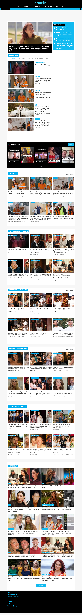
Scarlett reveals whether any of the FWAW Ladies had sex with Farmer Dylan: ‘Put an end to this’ (62, 451)
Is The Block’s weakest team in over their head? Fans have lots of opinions (63, 217)
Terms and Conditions (15, 599)
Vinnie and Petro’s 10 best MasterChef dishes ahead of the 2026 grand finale (63, 333)
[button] (40, 166)
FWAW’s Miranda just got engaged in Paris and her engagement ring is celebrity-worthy (62, 426)
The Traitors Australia (51, 6)
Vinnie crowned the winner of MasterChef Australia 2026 (38, 333)
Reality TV (27, 6)
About (10, 592)
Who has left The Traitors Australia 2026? (17, 250)
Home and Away (12, 574)
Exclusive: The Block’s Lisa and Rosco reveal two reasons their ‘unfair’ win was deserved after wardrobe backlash (40, 218)
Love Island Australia (48, 505)
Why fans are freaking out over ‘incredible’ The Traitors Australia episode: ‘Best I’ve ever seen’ (61, 276)
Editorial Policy (13, 597)
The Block (37, 6)
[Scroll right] (80, 9)
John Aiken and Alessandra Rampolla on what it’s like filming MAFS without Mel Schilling (41, 369)
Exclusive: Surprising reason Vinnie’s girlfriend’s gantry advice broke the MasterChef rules (40, 310)
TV (35, 104)
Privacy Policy (12, 594)
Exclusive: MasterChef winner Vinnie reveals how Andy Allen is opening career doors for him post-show (17, 334)
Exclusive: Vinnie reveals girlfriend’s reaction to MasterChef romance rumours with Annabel (17, 310)
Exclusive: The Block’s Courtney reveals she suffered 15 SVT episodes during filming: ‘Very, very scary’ (18, 218)
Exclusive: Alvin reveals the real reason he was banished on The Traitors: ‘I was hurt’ (40, 276)
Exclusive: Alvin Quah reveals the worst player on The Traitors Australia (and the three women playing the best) (63, 251)
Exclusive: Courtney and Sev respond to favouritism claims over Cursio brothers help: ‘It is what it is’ (41, 193)
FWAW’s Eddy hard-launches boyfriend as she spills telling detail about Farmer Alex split (40, 451)
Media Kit (11, 603)
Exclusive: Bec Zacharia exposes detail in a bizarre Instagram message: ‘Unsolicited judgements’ (18, 369)
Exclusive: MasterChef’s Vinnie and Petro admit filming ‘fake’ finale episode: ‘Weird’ (63, 310)
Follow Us (71, 144)
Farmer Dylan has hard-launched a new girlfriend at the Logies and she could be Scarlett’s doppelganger (18, 451)
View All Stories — (70, 174)
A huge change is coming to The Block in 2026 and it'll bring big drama (64, 34)
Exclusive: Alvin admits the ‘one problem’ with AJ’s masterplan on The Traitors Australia (40, 251)
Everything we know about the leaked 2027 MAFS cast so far (63, 368)
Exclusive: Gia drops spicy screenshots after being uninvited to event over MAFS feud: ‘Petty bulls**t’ (18, 393)
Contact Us (11, 601)
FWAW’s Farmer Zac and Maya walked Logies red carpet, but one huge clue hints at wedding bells (40, 426)
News (18, 6)
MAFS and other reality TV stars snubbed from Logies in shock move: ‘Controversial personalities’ (40, 393)
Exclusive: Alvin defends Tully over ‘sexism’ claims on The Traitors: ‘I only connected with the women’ (18, 276)
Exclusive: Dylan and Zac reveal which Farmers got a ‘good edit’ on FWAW (18, 425)
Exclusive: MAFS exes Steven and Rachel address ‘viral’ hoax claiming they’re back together (62, 393)
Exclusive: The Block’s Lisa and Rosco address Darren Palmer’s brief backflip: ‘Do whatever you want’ (63, 193)
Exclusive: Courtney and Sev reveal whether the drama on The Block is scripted (17, 193)
